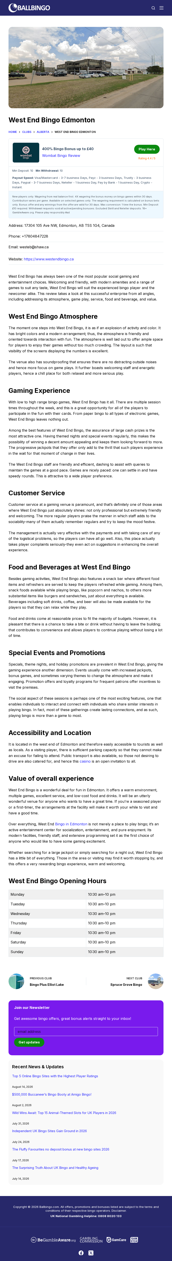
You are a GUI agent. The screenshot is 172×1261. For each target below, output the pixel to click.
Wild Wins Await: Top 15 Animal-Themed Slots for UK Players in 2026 (64, 1113)
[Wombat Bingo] (26, 153)
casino (85, 761)
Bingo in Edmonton (71, 824)
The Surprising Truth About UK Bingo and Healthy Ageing (55, 1168)
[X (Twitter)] (90, 1252)
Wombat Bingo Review (61, 155)
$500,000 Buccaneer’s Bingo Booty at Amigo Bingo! (51, 1094)
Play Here (147, 149)
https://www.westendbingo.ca (49, 259)
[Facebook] (81, 1252)
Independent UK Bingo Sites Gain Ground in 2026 (49, 1131)
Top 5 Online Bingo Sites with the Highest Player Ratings (55, 1076)
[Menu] (161, 8)
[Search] (153, 8)
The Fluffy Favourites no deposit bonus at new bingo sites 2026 (60, 1149)
